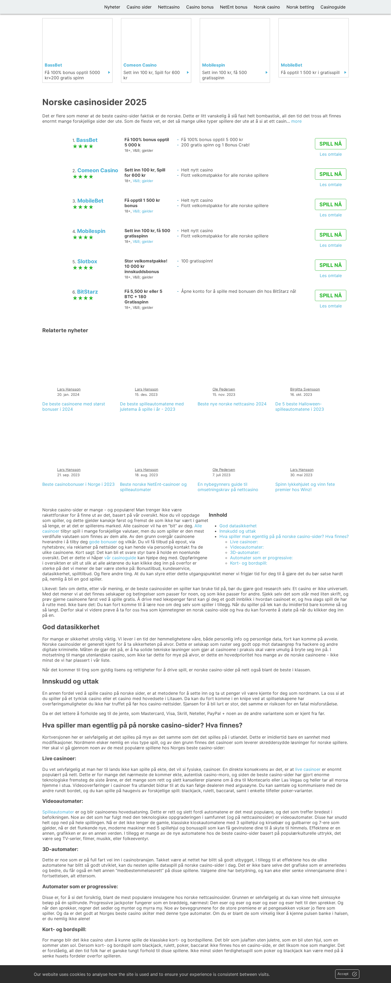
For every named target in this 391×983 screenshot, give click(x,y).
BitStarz (87, 292)
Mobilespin (91, 231)
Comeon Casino (97, 170)
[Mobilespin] (235, 50)
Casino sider (139, 7)
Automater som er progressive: (261, 557)
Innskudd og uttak (237, 531)
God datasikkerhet (238, 525)
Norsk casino (267, 7)
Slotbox (87, 261)
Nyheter (112, 7)
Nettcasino (169, 7)
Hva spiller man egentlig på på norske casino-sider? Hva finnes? (284, 536)
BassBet (87, 140)
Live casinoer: (244, 541)
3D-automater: (245, 552)
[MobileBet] (313, 47)
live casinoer (308, 769)
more (296, 121)
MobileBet (90, 201)
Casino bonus (200, 7)
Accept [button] (344, 974)
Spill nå (330, 144)
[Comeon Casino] (156, 50)
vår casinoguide (120, 557)
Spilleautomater (58, 812)
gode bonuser (103, 541)
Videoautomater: (247, 547)
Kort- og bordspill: (248, 563)
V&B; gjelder (143, 181)
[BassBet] (77, 50)
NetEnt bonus (233, 7)
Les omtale (331, 154)
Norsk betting (300, 7)
